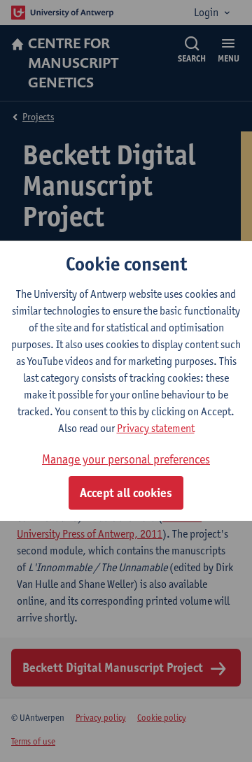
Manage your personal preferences (126, 459)
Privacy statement (156, 428)
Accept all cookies (126, 493)
